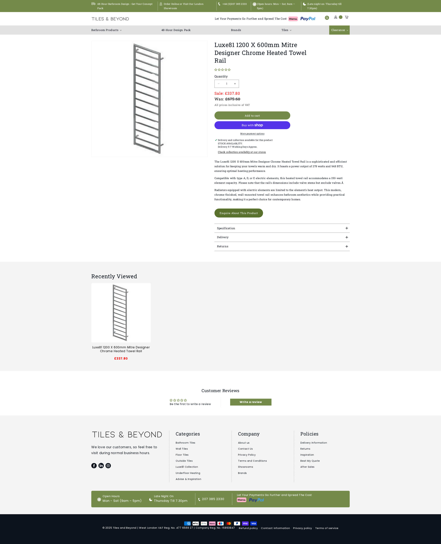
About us (244, 442)
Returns (305, 448)
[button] (106, 30)
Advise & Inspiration (188, 479)
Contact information (275, 528)
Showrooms (245, 467)
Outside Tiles (184, 461)
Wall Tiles (182, 448)
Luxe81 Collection (187, 467)
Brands (242, 473)
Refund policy (248, 528)
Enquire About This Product (239, 213)
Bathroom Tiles (185, 442)
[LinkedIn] (101, 465)
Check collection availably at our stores (242, 152)
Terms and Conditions (252, 461)
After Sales (307, 467)
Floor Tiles (182, 455)
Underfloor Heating (188, 473)
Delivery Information (313, 442)
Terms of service (327, 528)
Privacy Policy (247, 455)
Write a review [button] (251, 402)
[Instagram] (108, 465)
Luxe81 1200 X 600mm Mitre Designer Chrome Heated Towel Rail (121, 349)
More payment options (252, 133)
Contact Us (245, 448)
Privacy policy (302, 528)
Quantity (221, 76)
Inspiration (307, 455)
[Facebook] (94, 465)
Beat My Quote (310, 461)
